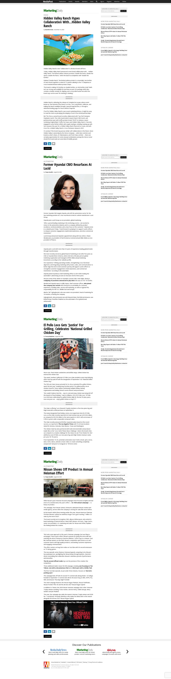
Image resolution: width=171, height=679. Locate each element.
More (91, 1)
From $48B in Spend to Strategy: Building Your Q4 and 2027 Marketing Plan (114, 51)
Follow (124, 1)
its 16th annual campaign (80, 503)
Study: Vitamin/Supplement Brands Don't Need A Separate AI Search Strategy (113, 41)
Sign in (102, 1)
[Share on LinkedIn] (49, 143)
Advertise (117, 1)
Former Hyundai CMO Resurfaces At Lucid (113, 24)
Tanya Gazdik (49, 172)
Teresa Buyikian (49, 336)
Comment (47, 148)
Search (97, 1)
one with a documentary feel (58, 568)
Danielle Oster (49, 29)
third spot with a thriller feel (82, 568)
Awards (77, 1)
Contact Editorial (71, 662)
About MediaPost (55, 662)
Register (109, 1)
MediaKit (63, 662)
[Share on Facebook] (45, 143)
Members (85, 1)
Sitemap (85, 662)
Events (70, 1)
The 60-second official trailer (53, 561)
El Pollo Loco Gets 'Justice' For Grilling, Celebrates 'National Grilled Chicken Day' (113, 27)
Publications (62, 1)
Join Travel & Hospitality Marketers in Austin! (114, 55)
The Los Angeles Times (65, 424)
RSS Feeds (79, 662)
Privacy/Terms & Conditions (95, 662)
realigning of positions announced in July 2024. (59, 280)
